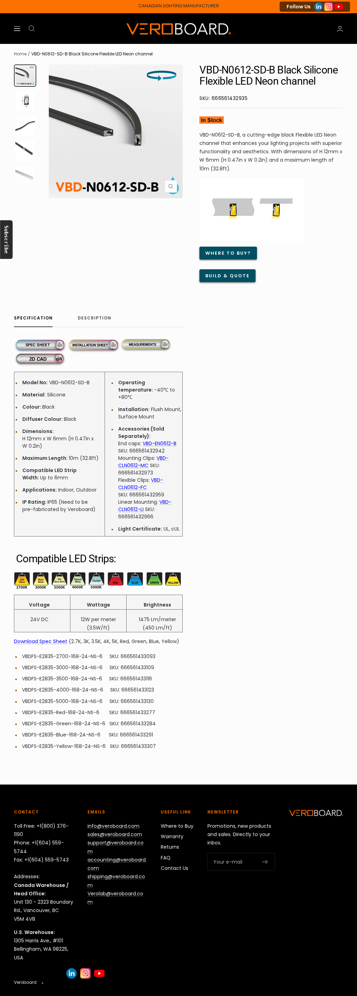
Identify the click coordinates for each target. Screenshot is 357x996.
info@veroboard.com (113, 826)
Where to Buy (177, 826)
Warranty (172, 836)
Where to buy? (228, 253)
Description (94, 318)
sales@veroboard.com (115, 834)
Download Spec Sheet (40, 641)
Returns (170, 846)
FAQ (165, 857)
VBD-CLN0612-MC (143, 462)
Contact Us (174, 868)
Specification (33, 318)
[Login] (340, 29)
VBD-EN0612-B (159, 443)
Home (20, 54)
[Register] (265, 861)
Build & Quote (227, 275)
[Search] (32, 28)
